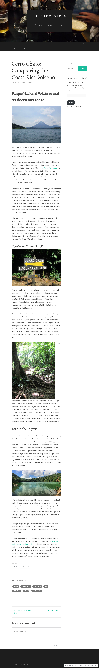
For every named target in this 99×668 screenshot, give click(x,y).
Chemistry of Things (45, 44)
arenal (16, 586)
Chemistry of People (28, 44)
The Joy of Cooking (54, 610)
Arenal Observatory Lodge (48, 168)
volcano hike (37, 590)
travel (27, 590)
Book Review (77, 44)
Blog (15, 48)
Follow (71, 102)
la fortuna (17, 590)
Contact (23, 48)
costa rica (37, 586)
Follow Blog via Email (77, 78)
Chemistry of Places (62, 44)
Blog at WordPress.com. (20, 664)
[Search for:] (77, 68)
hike (46, 586)
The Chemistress (49, 16)
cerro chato (26, 586)
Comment (54, 645)
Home (15, 44)
